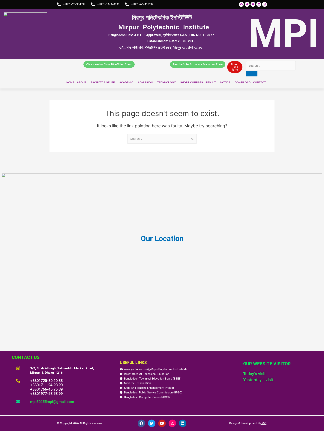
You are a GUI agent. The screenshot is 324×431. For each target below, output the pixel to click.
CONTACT (259, 82)
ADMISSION (145, 82)
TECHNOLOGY (166, 82)
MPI (263, 423)
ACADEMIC (126, 82)
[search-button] (251, 73)
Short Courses (191, 82)
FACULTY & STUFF (103, 82)
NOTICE (225, 82)
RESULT (211, 82)
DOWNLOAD (242, 82)
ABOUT (81, 82)
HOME (70, 82)
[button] (82, 82)
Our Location (162, 238)
